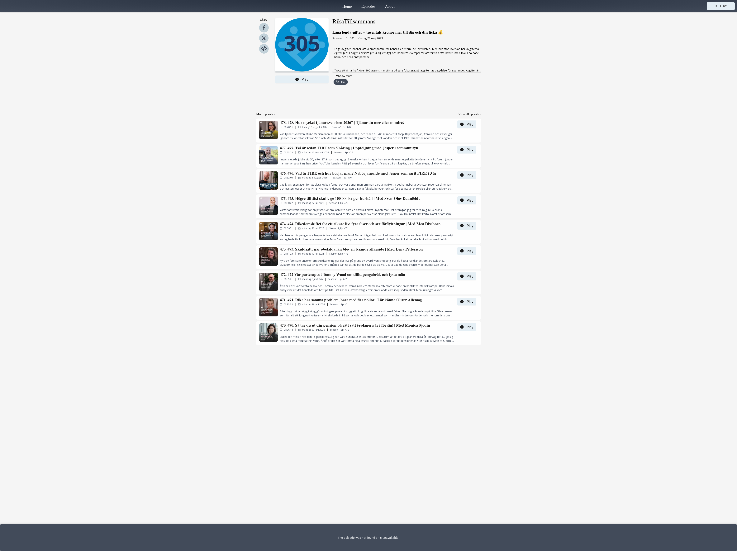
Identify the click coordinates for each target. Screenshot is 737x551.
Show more (345, 75)
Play (305, 79)
